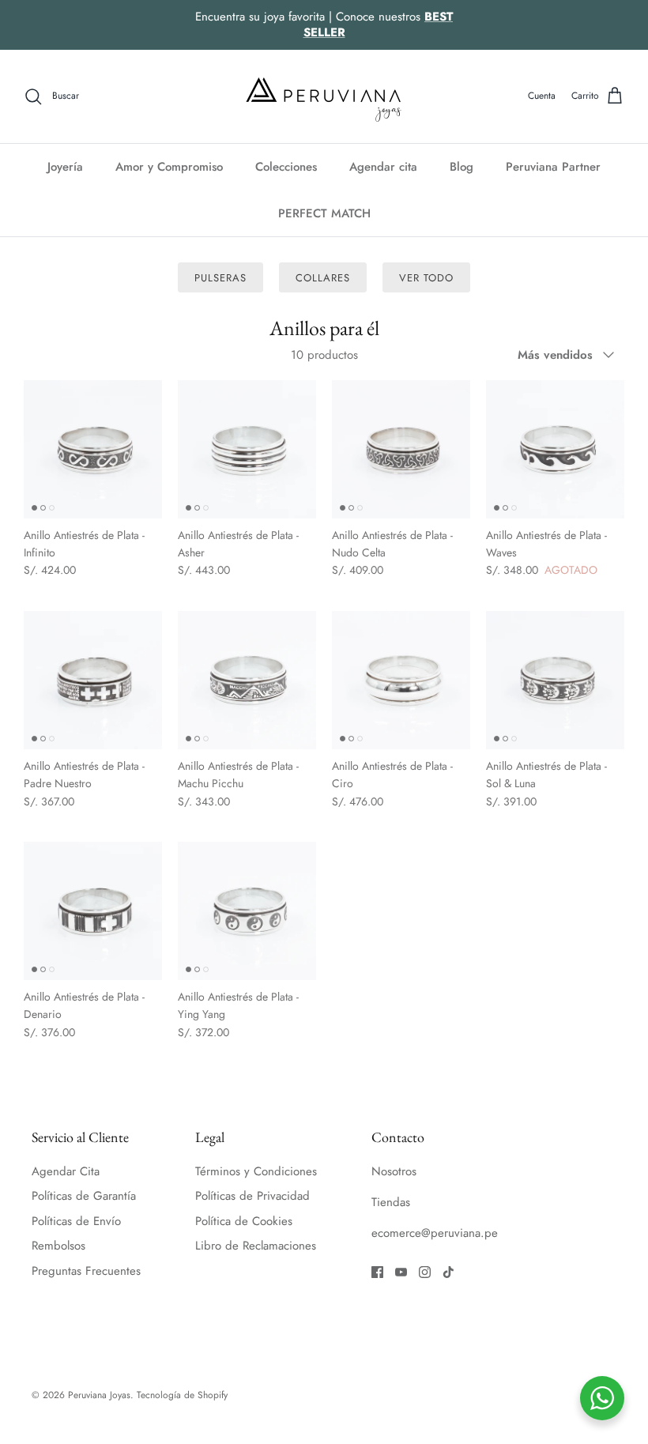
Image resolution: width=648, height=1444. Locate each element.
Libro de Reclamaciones (255, 1245)
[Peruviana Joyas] (324, 96)
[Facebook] (377, 1272)
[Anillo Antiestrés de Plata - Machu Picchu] (247, 680)
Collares (323, 277)
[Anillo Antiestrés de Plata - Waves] (555, 449)
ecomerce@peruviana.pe (434, 1233)
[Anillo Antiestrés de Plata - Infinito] (93, 449)
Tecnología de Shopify (182, 1395)
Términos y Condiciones (256, 1171)
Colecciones (286, 166)
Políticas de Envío (76, 1221)
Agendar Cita (66, 1171)
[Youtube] (401, 1272)
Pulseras (220, 277)
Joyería (65, 166)
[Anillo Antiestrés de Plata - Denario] (93, 911)
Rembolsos (58, 1245)
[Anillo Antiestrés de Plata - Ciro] (401, 680)
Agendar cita (383, 166)
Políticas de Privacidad (252, 1196)
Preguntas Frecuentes (86, 1271)
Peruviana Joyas (99, 1395)
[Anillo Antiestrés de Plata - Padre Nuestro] (93, 680)
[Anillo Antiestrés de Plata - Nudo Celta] (401, 449)
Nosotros (393, 1171)
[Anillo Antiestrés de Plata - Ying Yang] (247, 911)
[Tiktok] (448, 1272)
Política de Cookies (243, 1221)
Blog (461, 166)
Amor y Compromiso (169, 166)
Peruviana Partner (553, 166)
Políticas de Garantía (84, 1196)
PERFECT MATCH (324, 213)
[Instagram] (425, 1272)
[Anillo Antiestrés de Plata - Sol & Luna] (555, 680)
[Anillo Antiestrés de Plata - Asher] (247, 449)
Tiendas (390, 1202)
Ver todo (426, 277)
